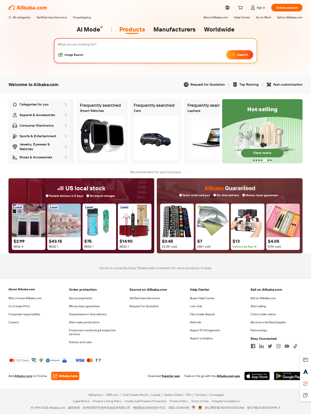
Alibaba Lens (23, 376)
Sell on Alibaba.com (263, 298)
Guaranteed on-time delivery (88, 314)
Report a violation (201, 338)
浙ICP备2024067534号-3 (263, 407)
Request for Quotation (144, 306)
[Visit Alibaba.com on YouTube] (286, 346)
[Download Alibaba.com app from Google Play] (288, 376)
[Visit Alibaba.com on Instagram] (278, 346)
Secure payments (80, 298)
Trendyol (200, 394)
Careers (13, 322)
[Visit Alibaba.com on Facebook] (253, 346)
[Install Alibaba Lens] (305, 383)
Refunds (195, 322)
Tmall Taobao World (134, 394)
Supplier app (171, 376)
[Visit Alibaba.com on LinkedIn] (261, 346)
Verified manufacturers (144, 298)
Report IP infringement (205, 330)
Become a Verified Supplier (268, 322)
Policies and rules (80, 342)
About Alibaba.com (21, 289)
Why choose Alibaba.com (25, 298)
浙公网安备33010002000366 (224, 407)
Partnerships (258, 330)
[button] (70, 55)
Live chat (196, 306)
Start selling (258, 306)
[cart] (241, 8)
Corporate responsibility (24, 314)
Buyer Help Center (202, 298)
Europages (217, 394)
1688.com (112, 394)
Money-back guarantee (84, 306)
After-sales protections (84, 322)
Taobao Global (173, 394)
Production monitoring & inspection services (92, 332)
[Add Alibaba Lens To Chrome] (65, 376)
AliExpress (95, 394)
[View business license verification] (194, 408)
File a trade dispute (202, 314)
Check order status (263, 314)
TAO (188, 394)
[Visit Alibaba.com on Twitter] (269, 346)
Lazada (155, 394)
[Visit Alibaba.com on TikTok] (295, 346)
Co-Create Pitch (19, 306)
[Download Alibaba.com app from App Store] (257, 376)
